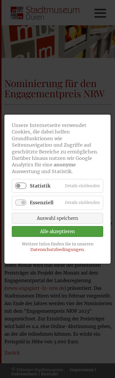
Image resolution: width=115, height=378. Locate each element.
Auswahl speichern (57, 218)
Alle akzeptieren (57, 231)
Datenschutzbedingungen (57, 249)
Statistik (40, 186)
